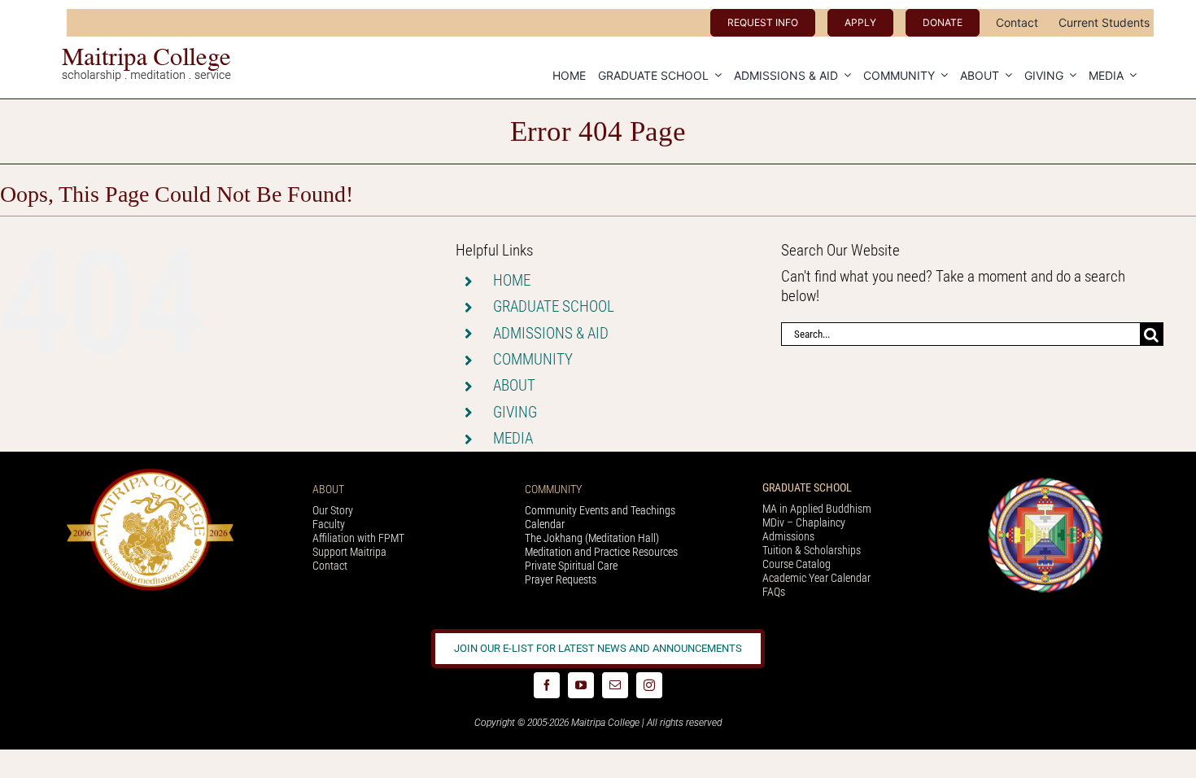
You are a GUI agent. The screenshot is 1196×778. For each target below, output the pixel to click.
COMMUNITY (533, 359)
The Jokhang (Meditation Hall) (592, 537)
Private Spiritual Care (571, 565)
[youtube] (581, 685)
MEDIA (513, 438)
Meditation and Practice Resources (601, 551)
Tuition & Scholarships (811, 550)
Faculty (328, 524)
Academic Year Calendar (816, 577)
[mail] (615, 685)
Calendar (545, 524)
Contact (329, 565)
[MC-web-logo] (148, 55)
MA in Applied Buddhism (816, 508)
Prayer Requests (560, 579)
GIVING (515, 412)
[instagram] (649, 685)
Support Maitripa (349, 551)
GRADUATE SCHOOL (553, 306)
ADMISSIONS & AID (551, 333)
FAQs (773, 591)
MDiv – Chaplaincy (803, 522)
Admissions (788, 536)
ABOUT (514, 385)
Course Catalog (796, 563)
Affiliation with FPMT (358, 537)
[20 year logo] (150, 474)
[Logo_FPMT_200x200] (1045, 481)
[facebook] (547, 685)
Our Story (332, 510)
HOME (511, 280)
